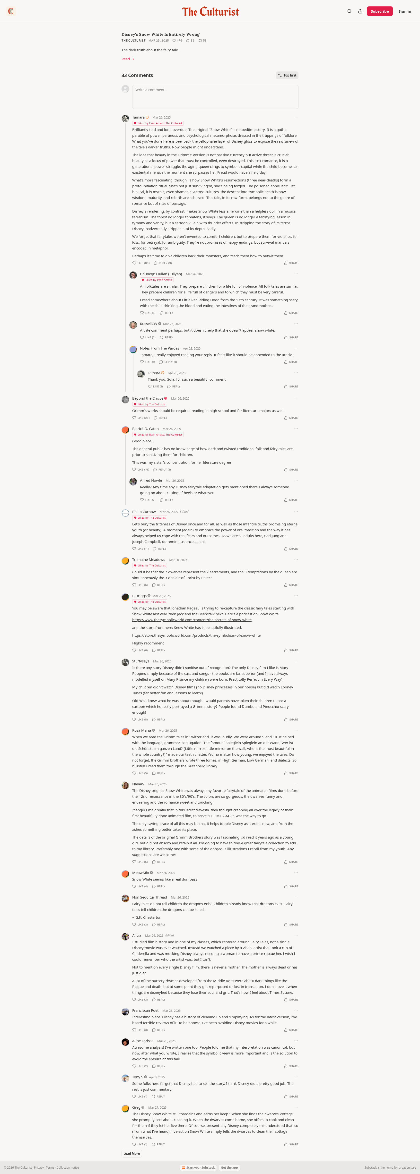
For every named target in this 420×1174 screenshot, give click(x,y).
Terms (50, 1167)
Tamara (138, 117)
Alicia (136, 935)
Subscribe (380, 11)
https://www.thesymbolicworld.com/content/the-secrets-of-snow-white (192, 619)
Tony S (137, 1076)
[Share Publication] (360, 11)
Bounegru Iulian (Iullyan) (161, 273)
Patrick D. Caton (145, 428)
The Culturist (134, 40)
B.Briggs (139, 595)
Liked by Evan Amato (159, 280)
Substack (371, 1167)
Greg (136, 1107)
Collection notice (68, 1167)
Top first (290, 75)
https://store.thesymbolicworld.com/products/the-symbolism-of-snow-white (196, 635)
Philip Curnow (144, 511)
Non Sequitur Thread (149, 897)
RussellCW (148, 323)
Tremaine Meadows (148, 559)
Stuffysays (140, 661)
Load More (131, 1153)
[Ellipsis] (296, 117)
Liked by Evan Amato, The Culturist (160, 123)
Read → (128, 58)
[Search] (349, 11)
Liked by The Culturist (152, 404)
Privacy (39, 1167)
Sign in (405, 11)
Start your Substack (200, 1167)
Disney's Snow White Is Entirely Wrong (161, 34)
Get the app (229, 1167)
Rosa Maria (141, 730)
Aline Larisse (142, 1040)
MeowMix (140, 872)
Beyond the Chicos (147, 398)
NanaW (138, 783)
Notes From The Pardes (159, 348)
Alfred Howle (151, 480)
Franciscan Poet (145, 1010)
